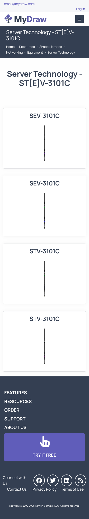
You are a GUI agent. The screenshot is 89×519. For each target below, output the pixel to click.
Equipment (35, 52)
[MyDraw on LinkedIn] (66, 480)
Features (15, 392)
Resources (27, 47)
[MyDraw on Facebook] (39, 480)
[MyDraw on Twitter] (53, 480)
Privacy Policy (44, 489)
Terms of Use (72, 489)
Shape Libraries (50, 47)
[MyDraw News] (80, 480)
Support (15, 419)
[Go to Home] (25, 19)
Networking (14, 52)
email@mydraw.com (19, 3)
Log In (80, 8)
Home (10, 47)
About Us (15, 427)
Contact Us (17, 489)
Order (11, 410)
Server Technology (61, 52)
